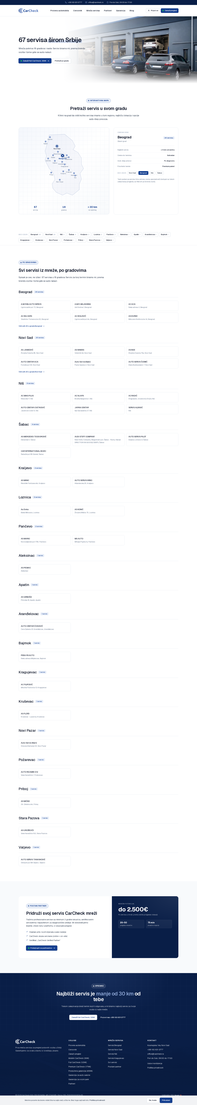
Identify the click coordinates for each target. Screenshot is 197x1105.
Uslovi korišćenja (154, 1063)
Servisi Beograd (115, 1045)
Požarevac (69, 240)
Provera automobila (59, 10)
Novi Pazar (54, 240)
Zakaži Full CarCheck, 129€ (34, 61)
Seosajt (176, 1095)
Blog (132, 10)
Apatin (137, 234)
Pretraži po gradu (62, 61)
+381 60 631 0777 (75, 2)
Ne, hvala (152, 1100)
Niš (152, 173)
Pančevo (111, 234)
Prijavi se (154, 10)
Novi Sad (132, 173)
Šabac (159, 173)
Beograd (143, 173)
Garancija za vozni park (78, 1079)
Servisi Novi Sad (115, 1049)
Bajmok (165, 234)
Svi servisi (112, 1062)
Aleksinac (124, 234)
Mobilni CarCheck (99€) (78, 1058)
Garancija (120, 10)
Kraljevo (85, 234)
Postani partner (114, 1066)
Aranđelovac (150, 234)
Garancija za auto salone (79, 1075)
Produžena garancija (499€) (80, 1071)
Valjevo (109, 240)
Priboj (81, 240)
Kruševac (40, 240)
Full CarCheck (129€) (77, 1062)
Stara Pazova (95, 240)
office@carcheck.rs (95, 2)
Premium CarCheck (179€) (79, 1066)
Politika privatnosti (155, 1068)
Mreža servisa (93, 10)
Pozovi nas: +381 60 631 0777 (113, 1017)
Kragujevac (25, 240)
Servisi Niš (112, 1054)
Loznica (98, 234)
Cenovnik (77, 10)
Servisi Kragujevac (116, 1058)
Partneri (108, 10)
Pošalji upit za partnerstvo (41, 948)
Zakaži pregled (171, 10)
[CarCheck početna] (28, 10)
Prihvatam (166, 1100)
